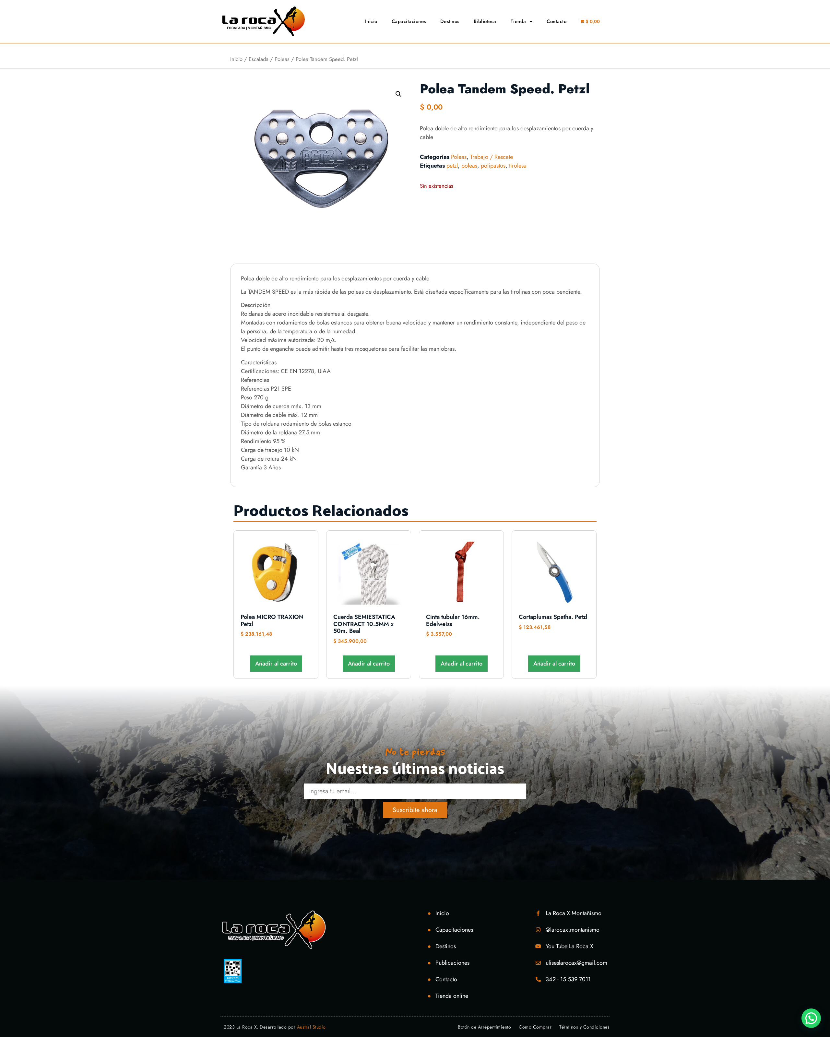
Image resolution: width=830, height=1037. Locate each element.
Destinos (449, 21)
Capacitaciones (409, 21)
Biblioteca (485, 21)
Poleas (282, 59)
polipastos (493, 165)
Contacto (556, 21)
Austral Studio (311, 1027)
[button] (398, 94)
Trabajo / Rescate (491, 157)
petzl (452, 165)
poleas (469, 165)
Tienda (518, 21)
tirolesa (518, 165)
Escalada (258, 59)
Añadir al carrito (276, 663)
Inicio (371, 21)
